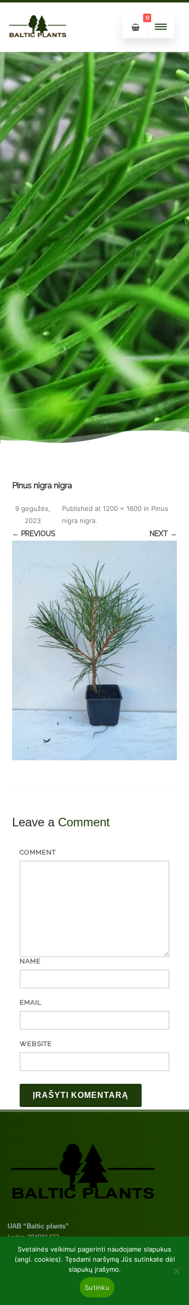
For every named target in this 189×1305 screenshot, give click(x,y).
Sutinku (97, 1287)
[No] (176, 1271)
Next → (163, 534)
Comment (38, 852)
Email (30, 1002)
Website (36, 1043)
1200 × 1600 (122, 508)
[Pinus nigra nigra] (94, 650)
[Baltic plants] (38, 48)
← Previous (33, 534)
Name (30, 961)
